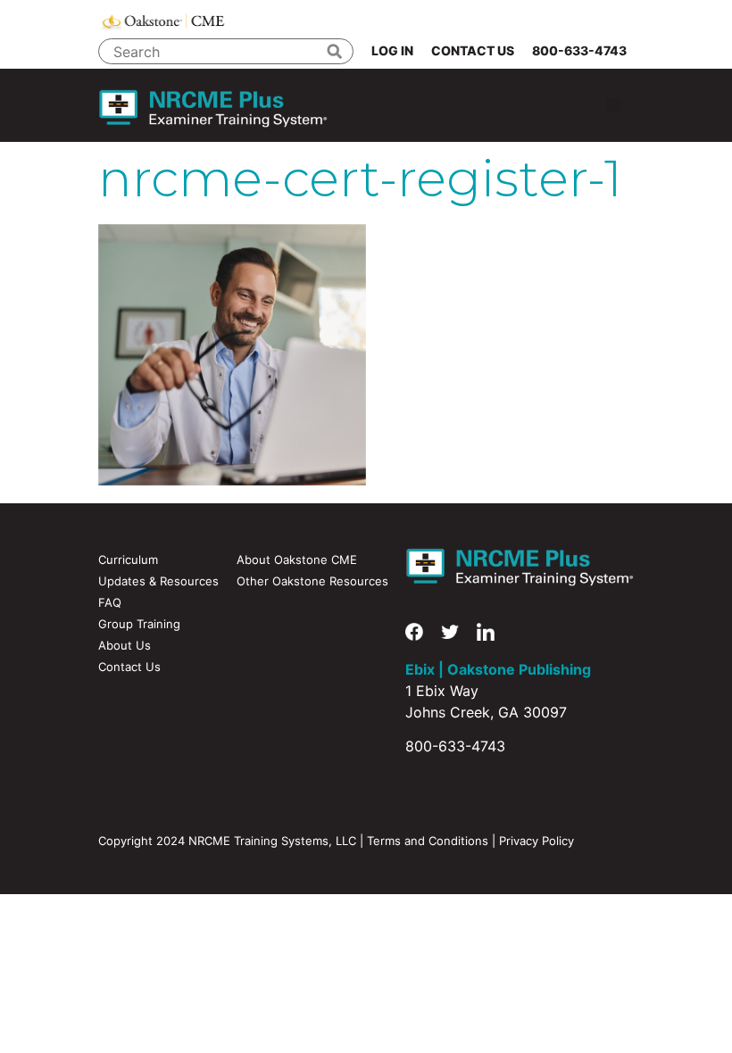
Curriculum (128, 559)
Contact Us (472, 50)
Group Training (139, 624)
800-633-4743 (579, 50)
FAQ (109, 602)
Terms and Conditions (427, 840)
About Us (124, 645)
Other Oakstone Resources (312, 581)
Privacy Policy (536, 840)
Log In (392, 50)
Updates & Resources (158, 581)
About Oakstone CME (297, 559)
